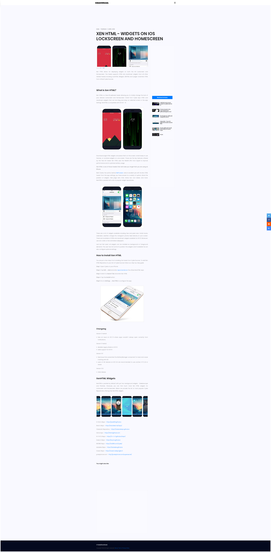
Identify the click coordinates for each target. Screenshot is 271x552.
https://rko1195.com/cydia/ (114, 443)
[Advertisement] (135, 17)
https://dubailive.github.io (115, 447)
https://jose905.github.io (113, 422)
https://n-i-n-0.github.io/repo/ (116, 436)
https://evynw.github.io (113, 440)
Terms (120, 548)
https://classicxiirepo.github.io (120, 429)
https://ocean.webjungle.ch (114, 451)
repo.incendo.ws (122, 270)
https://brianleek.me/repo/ (113, 425)
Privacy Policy (126, 548)
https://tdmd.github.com (112, 433)
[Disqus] (122, 511)
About (116, 548)
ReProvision (119, 173)
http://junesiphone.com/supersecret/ (120, 454)
